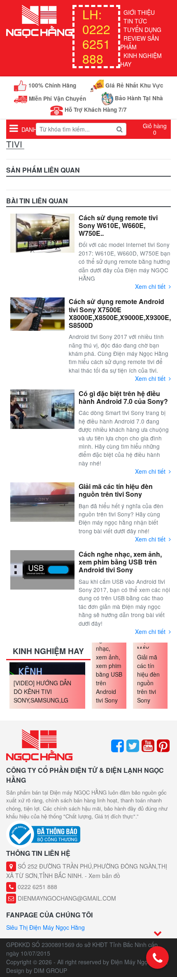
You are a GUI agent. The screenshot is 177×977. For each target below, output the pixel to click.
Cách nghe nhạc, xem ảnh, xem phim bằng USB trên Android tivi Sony (109, 665)
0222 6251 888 (96, 36)
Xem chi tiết (150, 286)
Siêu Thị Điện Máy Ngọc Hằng (45, 927)
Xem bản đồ (104, 875)
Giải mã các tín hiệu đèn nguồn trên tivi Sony (148, 678)
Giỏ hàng (155, 129)
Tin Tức (135, 21)
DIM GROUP (50, 970)
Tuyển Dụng (142, 29)
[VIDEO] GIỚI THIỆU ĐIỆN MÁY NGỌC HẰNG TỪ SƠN (150, 644)
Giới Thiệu (139, 12)
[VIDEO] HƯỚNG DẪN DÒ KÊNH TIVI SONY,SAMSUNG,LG (42, 691)
